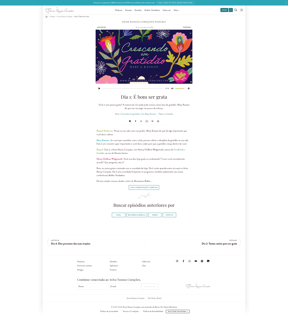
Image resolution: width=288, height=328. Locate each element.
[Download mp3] (147, 121)
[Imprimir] (158, 121)
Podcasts (119, 10)
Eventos (113, 269)
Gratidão (169, 114)
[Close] (286, 3)
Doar (224, 10)
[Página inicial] (46, 17)
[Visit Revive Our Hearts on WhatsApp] (189, 261)
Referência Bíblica (137, 215)
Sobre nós (167, 10)
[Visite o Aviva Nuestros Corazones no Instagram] (177, 261)
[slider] (133, 88)
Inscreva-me (150, 286)
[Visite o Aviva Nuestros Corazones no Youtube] (195, 261)
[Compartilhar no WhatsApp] (141, 121)
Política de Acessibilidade (153, 311)
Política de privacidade (109, 311)
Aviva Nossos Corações (65, 16)
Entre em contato (84, 265)
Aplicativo (114, 265)
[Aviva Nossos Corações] (59, 10)
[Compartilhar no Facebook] (135, 121)
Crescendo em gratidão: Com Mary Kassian (138, 114)
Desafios (138, 10)
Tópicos (169, 215)
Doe (144, 265)
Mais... (176, 10)
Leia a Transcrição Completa (144, 187)
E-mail (113, 286)
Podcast (52, 16)
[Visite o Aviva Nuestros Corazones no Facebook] (183, 261)
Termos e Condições (131, 311)
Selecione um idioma (177, 311)
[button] (241, 10)
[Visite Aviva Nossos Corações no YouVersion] (208, 261)
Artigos (80, 269)
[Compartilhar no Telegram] (130, 121)
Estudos (128, 10)
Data (118, 215)
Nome (81, 286)
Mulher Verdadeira (152, 10)
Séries (155, 215)
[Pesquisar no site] (236, 10)
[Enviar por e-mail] (152, 121)
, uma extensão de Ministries (150, 306)
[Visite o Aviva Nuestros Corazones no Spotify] (202, 261)
